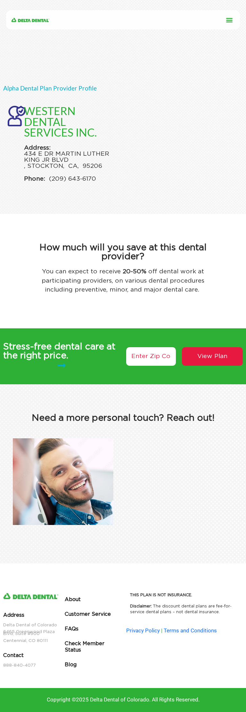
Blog (71, 664)
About (73, 599)
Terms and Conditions (190, 630)
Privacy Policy (143, 630)
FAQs (71, 629)
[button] (229, 20)
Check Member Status (84, 646)
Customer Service (88, 614)
